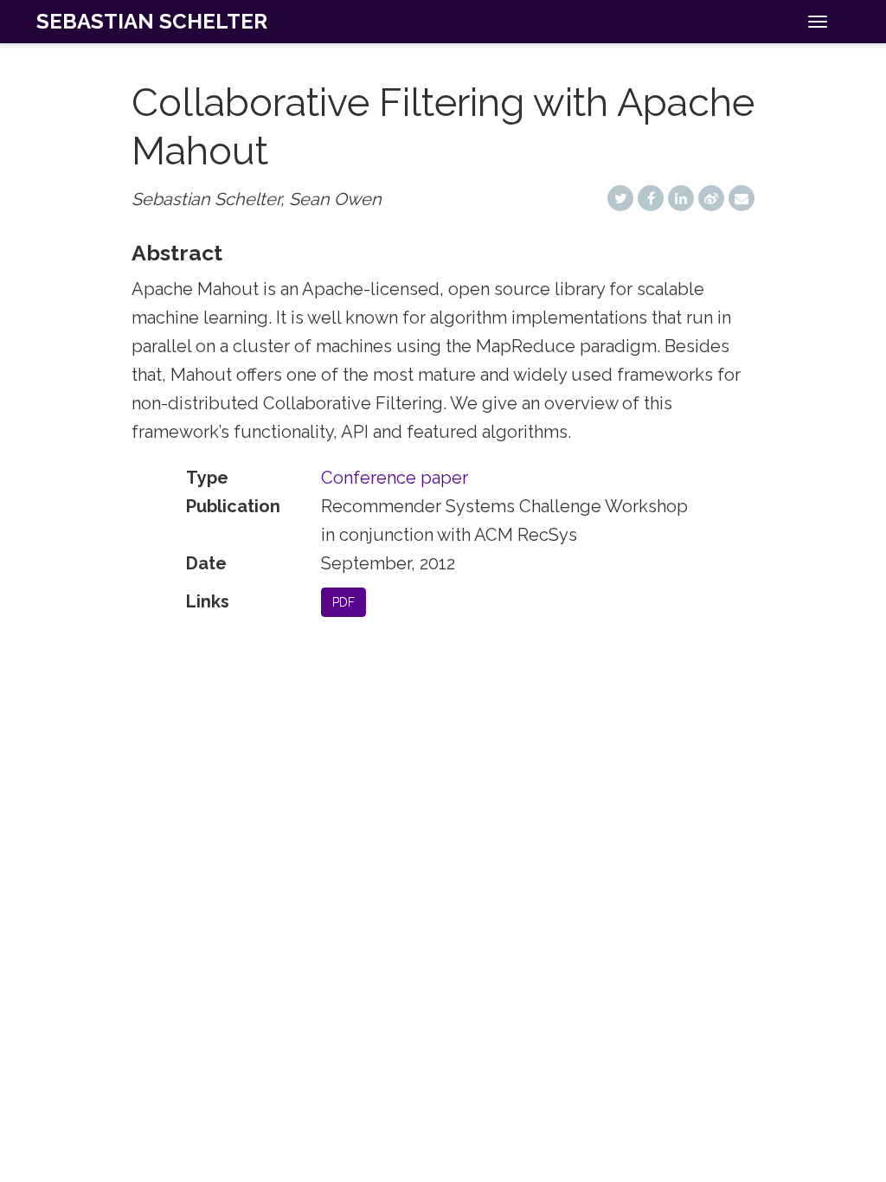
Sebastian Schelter (151, 21)
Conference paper (394, 477)
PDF (343, 602)
